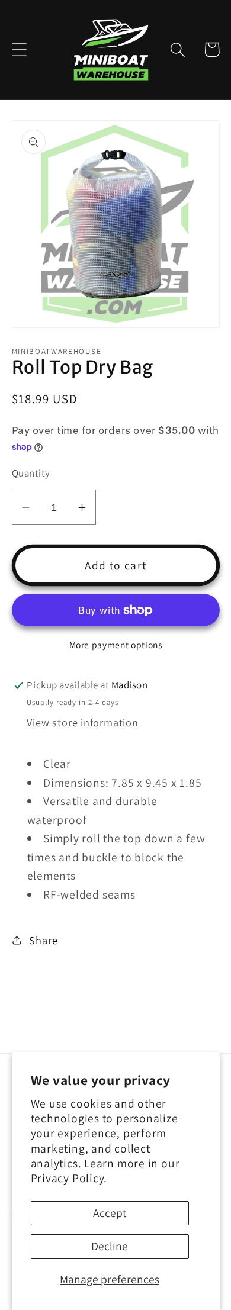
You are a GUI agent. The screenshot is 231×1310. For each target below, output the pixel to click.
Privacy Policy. (69, 1178)
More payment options (115, 645)
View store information (82, 722)
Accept (109, 1213)
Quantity (31, 472)
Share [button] (43, 940)
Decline (109, 1246)
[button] (19, 49)
